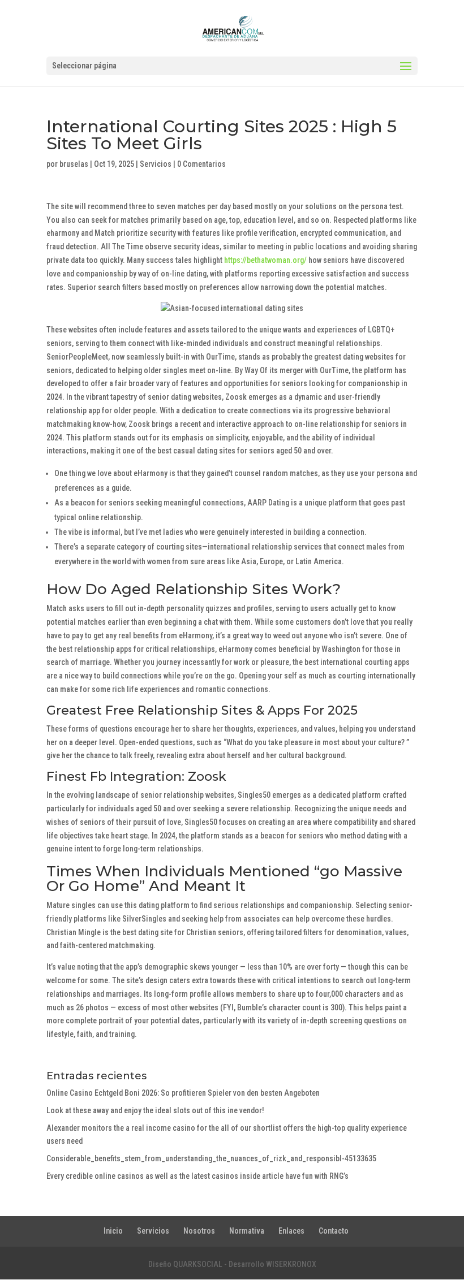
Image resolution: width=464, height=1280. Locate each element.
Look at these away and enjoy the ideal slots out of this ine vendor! (155, 1110)
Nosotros (199, 1230)
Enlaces (291, 1230)
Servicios (155, 163)
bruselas (73, 163)
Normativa (246, 1230)
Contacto (334, 1230)
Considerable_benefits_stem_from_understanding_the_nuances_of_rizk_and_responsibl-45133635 (211, 1158)
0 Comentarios (201, 163)
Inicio (113, 1230)
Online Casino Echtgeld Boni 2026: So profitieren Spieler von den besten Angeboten (183, 1092)
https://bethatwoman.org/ (265, 260)
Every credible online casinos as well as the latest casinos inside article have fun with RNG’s (197, 1175)
